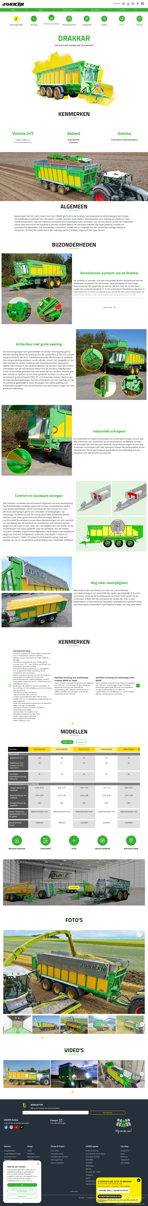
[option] (32, 685)
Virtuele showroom (102, 849)
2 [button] (75, 723)
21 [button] (102, 1037)
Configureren (45, 849)
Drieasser (81, 742)
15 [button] (84, 1037)
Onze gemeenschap (92, 1157)
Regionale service (33, 1157)
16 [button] (87, 1037)
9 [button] (66, 1037)
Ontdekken (74, 887)
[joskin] (13, 6)
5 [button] (54, 1037)
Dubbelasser (67, 742)
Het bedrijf (89, 1160)
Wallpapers (89, 1175)
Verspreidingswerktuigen (12, 1154)
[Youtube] (16, 1127)
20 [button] (99, 1037)
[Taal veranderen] (143, 3)
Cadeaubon (125, 1160)
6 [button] (57, 1037)
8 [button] (63, 1037)
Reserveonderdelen (57, 1163)
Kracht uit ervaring (92, 1151)
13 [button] (78, 1037)
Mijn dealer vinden (131, 849)
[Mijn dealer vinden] (131, 840)
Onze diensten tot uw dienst (95, 1154)
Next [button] (138, 687)
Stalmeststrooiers (10, 1157)
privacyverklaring (26, 1181)
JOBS (128, 3)
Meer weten (22, 1196)
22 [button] (105, 1037)
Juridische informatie (94, 1198)
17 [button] (90, 1037)
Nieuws (88, 1178)
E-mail (25, 1113)
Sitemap (81, 1198)
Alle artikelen (125, 1163)
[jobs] (124, 1126)
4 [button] (51, 1037)
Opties (74, 849)
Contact (133, 3)
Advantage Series (57, 1160)
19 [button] (96, 1037)
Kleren (123, 1154)
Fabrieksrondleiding (92, 1184)
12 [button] (75, 1037)
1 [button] (72, 724)
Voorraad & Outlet (57, 1154)
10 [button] (69, 1037)
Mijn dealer (137, 3)
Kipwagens (7, 1160)
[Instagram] (11, 1127)
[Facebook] (6, 1127)
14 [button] (81, 1037)
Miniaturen (124, 1157)
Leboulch (30, 1160)
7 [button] (60, 1037)
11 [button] (72, 1037)
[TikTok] (22, 1127)
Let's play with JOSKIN (93, 1172)
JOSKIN (29, 1151)
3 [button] (48, 1037)
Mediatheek (90, 1166)
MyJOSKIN (116, 3)
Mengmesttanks (9, 1151)
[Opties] (74, 840)
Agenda (88, 1169)
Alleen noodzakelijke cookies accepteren (22, 1191)
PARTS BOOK (124, 3)
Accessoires (125, 1151)
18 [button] (93, 1037)
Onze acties (55, 1151)
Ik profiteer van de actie (109, 1196)
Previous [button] (10, 687)
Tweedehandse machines (59, 1157)
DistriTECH (30, 1154)
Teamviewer (74, 1191)
